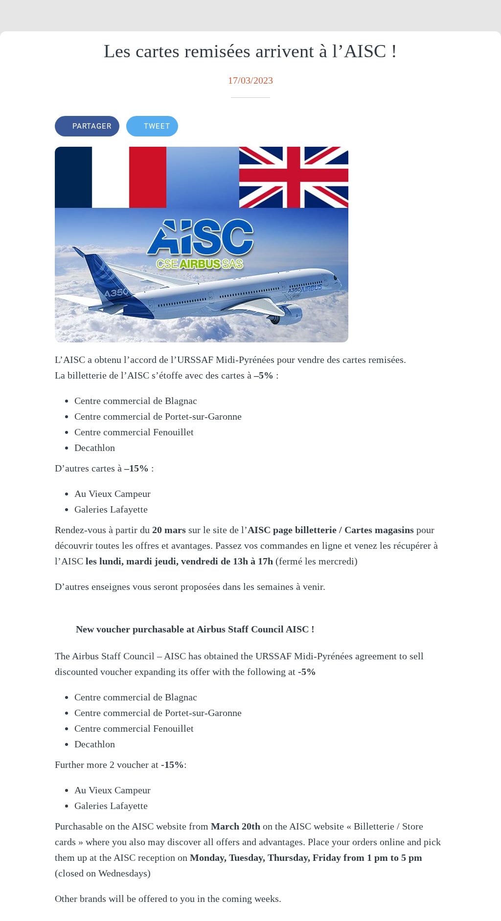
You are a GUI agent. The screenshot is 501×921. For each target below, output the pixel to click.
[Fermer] (16, 16)
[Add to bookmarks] (434, 127)
